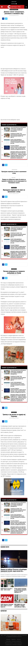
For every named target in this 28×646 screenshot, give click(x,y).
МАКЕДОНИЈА (15, 9)
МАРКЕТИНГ (14, 1)
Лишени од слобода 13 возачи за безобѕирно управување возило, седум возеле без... (14, 570)
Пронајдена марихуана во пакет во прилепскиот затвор (14, 172)
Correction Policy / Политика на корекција (13, 644)
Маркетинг (14, 639)
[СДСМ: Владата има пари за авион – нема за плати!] (7, 583)
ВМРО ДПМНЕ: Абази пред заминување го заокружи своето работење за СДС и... (20, 606)
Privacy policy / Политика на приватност (13, 641)
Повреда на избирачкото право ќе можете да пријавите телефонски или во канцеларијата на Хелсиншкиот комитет (14, 180)
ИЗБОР (11, 9)
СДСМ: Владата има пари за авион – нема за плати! (6, 589)
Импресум (8, 639)
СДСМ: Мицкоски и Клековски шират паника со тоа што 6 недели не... (7, 606)
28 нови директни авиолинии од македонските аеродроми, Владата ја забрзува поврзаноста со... (20, 590)
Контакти (19, 639)
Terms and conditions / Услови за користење (13, 642)
